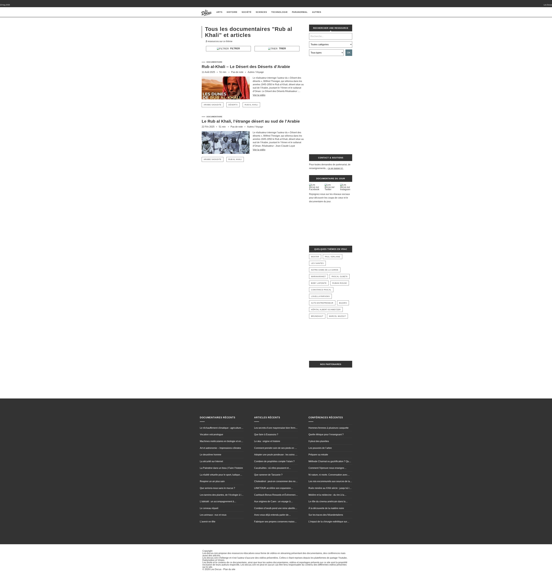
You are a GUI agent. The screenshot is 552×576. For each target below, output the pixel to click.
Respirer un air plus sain (212, 481)
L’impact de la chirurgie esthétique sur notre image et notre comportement (327, 522)
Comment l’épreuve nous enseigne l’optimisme (326, 468)
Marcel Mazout (337, 316)
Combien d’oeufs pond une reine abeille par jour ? (274, 508)
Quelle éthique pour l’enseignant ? (326, 434)
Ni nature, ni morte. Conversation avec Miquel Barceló (327, 475)
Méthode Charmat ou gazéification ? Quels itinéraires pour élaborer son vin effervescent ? (330, 461)
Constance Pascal (321, 290)
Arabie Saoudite (212, 105)
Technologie (279, 12)
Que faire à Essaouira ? (266, 434)
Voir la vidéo (259, 95)
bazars (343, 303)
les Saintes (317, 263)
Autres (316, 12)
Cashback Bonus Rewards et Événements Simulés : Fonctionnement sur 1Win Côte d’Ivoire (275, 495)
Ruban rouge (339, 283)
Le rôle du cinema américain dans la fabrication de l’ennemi (326, 501)
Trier (282, 48)
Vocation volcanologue (211, 434)
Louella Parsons (320, 296)
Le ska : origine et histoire (267, 441)
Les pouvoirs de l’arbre (320, 448)
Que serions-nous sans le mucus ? (217, 488)
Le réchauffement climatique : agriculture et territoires (222, 428)
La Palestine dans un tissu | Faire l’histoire (221, 468)
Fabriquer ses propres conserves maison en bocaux (275, 522)
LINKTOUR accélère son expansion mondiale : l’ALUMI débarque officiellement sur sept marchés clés (272, 488)
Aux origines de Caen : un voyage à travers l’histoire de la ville (272, 501)
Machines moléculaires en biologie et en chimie (220, 441)
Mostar (315, 257)
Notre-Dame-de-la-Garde (324, 270)
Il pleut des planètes (318, 441)
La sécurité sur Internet (211, 461)
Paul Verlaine (332, 257)
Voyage (260, 72)
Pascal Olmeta (340, 277)
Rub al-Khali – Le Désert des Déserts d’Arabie (246, 66)
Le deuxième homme (210, 454)
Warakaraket (318, 277)
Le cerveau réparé (209, 508)
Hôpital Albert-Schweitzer (326, 310)
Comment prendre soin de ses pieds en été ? (276, 448)
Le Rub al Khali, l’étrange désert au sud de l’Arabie (251, 121)
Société (246, 12)
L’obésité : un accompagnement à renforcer (217, 501)
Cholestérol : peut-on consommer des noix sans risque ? (275, 481)
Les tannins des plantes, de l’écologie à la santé (221, 495)
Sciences (261, 12)
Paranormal (300, 12)
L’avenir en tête (207, 521)
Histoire (232, 12)
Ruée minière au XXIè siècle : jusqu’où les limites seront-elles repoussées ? (330, 488)
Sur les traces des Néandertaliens (325, 515)
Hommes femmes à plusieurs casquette (328, 428)
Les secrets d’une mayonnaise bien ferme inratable (275, 428)
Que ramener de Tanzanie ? (268, 475)
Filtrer (235, 48)
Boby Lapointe (319, 283)
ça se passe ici (335, 168)
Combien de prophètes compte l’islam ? (274, 461)
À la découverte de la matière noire (326, 508)
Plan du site (229, 569)
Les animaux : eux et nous (213, 515)
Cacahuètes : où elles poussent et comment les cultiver (271, 468)
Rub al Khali (251, 105)
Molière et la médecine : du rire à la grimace (326, 495)
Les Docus (215, 569)
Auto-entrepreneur (322, 303)
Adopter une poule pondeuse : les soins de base (276, 455)
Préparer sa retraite (318, 454)
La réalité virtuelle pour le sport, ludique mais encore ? (220, 475)
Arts (219, 12)
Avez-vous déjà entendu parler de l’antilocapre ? (271, 515)
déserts (233, 105)
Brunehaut (317, 316)
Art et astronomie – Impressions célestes (220, 448)
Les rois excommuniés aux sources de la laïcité (329, 481)
